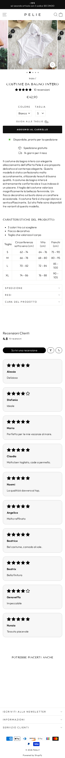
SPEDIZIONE (14, 288)
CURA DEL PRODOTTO (21, 301)
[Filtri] (50, 350)
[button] (23, 89)
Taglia (40, 106)
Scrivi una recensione (24, 350)
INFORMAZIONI (14, 719)
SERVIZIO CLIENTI (16, 727)
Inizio (31, 78)
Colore (24, 106)
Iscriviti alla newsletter (24, 711)
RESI (8, 294)
